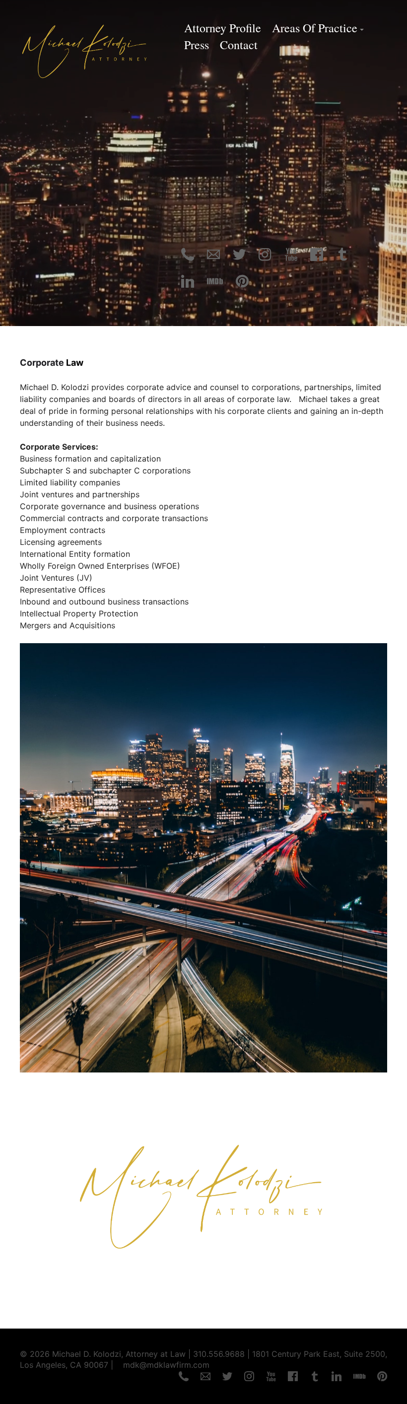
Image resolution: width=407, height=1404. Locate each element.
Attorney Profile (222, 28)
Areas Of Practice (314, 28)
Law (74, 362)
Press (196, 45)
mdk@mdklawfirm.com (166, 1365)
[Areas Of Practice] (203, 1069)
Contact (239, 45)
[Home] (203, 1293)
